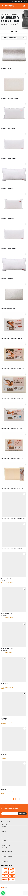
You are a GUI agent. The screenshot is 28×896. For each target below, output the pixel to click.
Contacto (4, 826)
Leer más (24, 44)
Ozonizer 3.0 (5, 861)
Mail (3, 829)
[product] (14, 54)
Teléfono (4, 831)
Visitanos (4, 834)
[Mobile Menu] (2, 6)
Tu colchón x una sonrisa (7, 859)
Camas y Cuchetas (6, 847)
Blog (3, 854)
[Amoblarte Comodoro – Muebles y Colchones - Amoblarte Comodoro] (9, 5)
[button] (3, 893)
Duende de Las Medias (7, 856)
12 (23, 799)
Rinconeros (4, 842)
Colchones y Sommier (6, 845)
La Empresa (4, 824)
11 (20, 799)
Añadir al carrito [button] (24, 554)
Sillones (4, 840)
